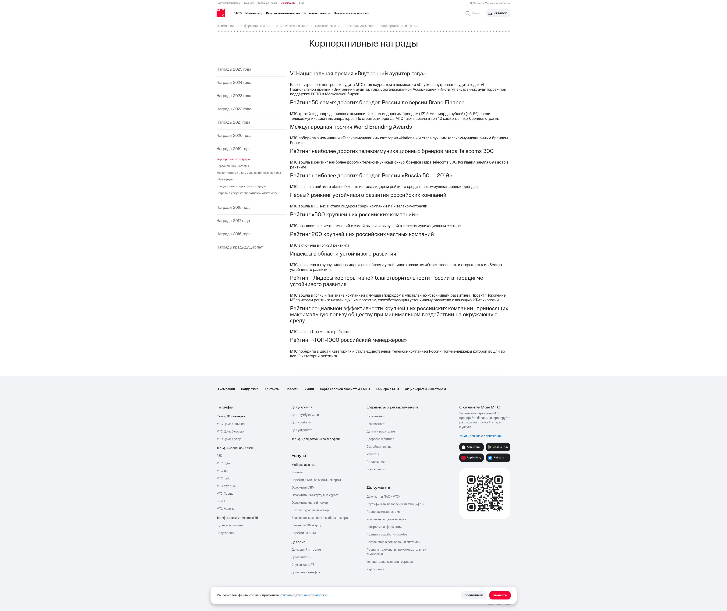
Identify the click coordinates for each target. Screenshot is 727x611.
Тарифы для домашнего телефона (316, 439)
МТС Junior (224, 478)
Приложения (376, 462)
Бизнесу (249, 3)
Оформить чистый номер (310, 502)
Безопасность (376, 424)
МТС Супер (224, 463)
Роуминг (298, 472)
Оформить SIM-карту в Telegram (315, 495)
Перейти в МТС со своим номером (316, 480)
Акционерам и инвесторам (425, 389)
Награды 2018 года (233, 207)
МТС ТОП (223, 471)
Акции (309, 389)
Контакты (271, 389)
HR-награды (225, 179)
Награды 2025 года (234, 69)
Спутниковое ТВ (303, 565)
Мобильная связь (304, 465)
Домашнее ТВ (301, 557)
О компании (288, 3)
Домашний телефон (306, 572)
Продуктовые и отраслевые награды (241, 186)
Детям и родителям (381, 431)
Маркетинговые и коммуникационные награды (249, 173)
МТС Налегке (226, 509)
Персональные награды (233, 166)
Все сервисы (376, 469)
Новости (291, 389)
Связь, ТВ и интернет (232, 416)
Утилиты (373, 454)
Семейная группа (379, 446)
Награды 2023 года (234, 96)
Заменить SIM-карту (306, 525)
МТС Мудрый (226, 486)
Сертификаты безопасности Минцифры (395, 504)
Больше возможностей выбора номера (320, 518)
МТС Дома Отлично (231, 424)
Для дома (298, 542)
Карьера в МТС (387, 389)
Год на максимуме (230, 525)
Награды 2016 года (233, 234)
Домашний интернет (306, 549)
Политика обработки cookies (387, 534)
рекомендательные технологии (304, 595)
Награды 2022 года (234, 109)
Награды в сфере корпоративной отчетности (247, 193)
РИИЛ (221, 501)
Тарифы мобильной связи (235, 448)
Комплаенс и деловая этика (386, 519)
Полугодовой (226, 533)
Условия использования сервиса (390, 562)
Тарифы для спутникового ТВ (237, 518)
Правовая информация (383, 512)
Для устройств (302, 407)
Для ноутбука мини (305, 415)
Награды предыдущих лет (240, 247)
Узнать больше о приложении (480, 436)
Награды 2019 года (233, 149)
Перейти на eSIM (304, 533)
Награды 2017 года (233, 220)
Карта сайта (375, 569)
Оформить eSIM (303, 487)
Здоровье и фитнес (380, 439)
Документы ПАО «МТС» (384, 496)
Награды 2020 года (234, 135)
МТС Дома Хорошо (230, 431)
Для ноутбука (301, 422)
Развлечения (376, 416)
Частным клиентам (228, 3)
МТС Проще (225, 493)
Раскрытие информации (384, 527)
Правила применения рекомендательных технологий (396, 551)
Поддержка (249, 389)
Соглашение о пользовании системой (393, 542)
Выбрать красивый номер (310, 510)
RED (219, 456)
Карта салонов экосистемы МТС (345, 389)
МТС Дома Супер (229, 439)
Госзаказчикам (267, 3)
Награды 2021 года (233, 122)
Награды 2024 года (234, 82)
